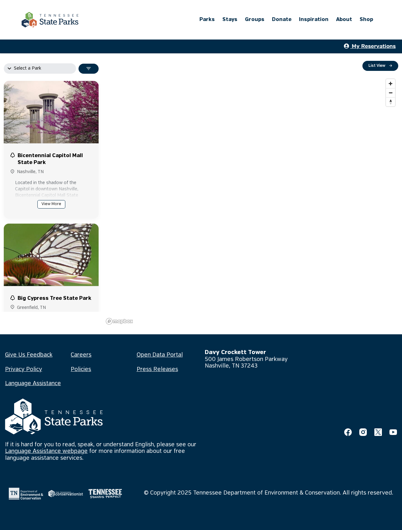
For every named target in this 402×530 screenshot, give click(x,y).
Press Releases (157, 369)
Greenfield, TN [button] (31, 307)
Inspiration (314, 19)
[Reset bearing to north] (390, 101)
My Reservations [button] (373, 46)
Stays (229, 19)
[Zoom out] (390, 92)
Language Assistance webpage (46, 451)
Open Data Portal (160, 355)
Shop (366, 19)
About (344, 19)
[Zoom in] (390, 83)
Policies (81, 369)
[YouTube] (393, 432)
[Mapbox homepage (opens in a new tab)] (119, 321)
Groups (254, 19)
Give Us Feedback (28, 355)
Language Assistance (33, 383)
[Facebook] (348, 432)
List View (380, 66)
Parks (207, 19)
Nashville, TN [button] (30, 172)
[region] (251, 201)
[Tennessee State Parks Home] (50, 19)
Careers (81, 355)
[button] (51, 159)
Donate (281, 19)
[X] (378, 432)
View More (51, 204)
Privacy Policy (23, 369)
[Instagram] (363, 432)
